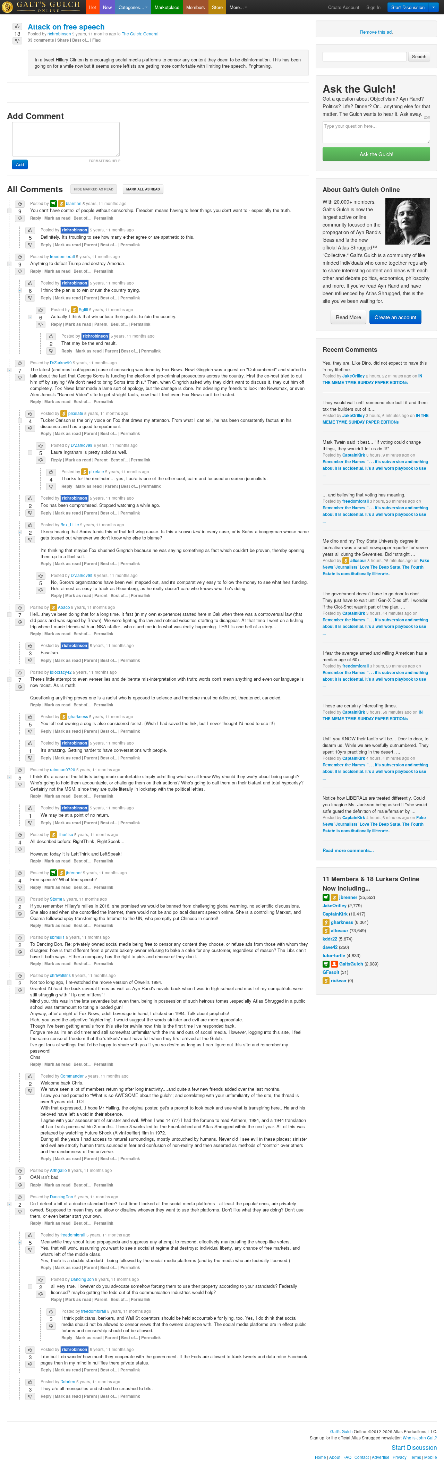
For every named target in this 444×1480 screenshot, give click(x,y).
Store (217, 7)
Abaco (64, 607)
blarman (74, 203)
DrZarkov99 (61, 362)
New (107, 7)
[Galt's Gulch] (43, 7)
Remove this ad (376, 31)
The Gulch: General (140, 33)
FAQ (347, 1457)
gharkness (342, 922)
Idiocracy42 (61, 672)
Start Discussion (408, 7)
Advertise (381, 1457)
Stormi (56, 899)
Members (195, 7)
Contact (362, 1457)
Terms (415, 1457)
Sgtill (83, 309)
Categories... (131, 7)
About (334, 1457)
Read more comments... (348, 850)
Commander (72, 1076)
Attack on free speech (66, 26)
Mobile (430, 1457)
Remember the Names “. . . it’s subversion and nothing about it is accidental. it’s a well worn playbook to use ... (375, 468)
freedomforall (355, 501)
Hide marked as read (93, 189)
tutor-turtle (334, 955)
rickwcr (339, 980)
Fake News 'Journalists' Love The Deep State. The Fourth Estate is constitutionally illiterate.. (376, 567)
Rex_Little (69, 524)
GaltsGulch (351, 963)
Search (419, 56)
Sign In (373, 7)
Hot (92, 7)
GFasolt (331, 972)
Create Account (343, 7)
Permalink (103, 218)
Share (63, 40)
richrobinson (59, 33)
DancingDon (61, 1196)
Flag (96, 40)
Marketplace (167, 7)
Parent (90, 245)
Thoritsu (65, 834)
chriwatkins (60, 975)
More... (237, 7)
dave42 (330, 947)
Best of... (80, 40)
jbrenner (348, 897)
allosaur (358, 560)
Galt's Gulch (341, 1431)
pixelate (75, 413)
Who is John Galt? (420, 1437)
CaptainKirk (353, 455)
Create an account (395, 317)
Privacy (400, 1457)
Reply (35, 218)
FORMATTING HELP (104, 161)
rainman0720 (62, 769)
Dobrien (67, 1381)
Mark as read (57, 218)
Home (320, 1457)
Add (20, 164)
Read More (348, 317)
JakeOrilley (353, 376)
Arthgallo (58, 1170)
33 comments (41, 40)
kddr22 (330, 938)
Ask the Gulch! (376, 154)
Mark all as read (143, 189)
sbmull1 (57, 937)
